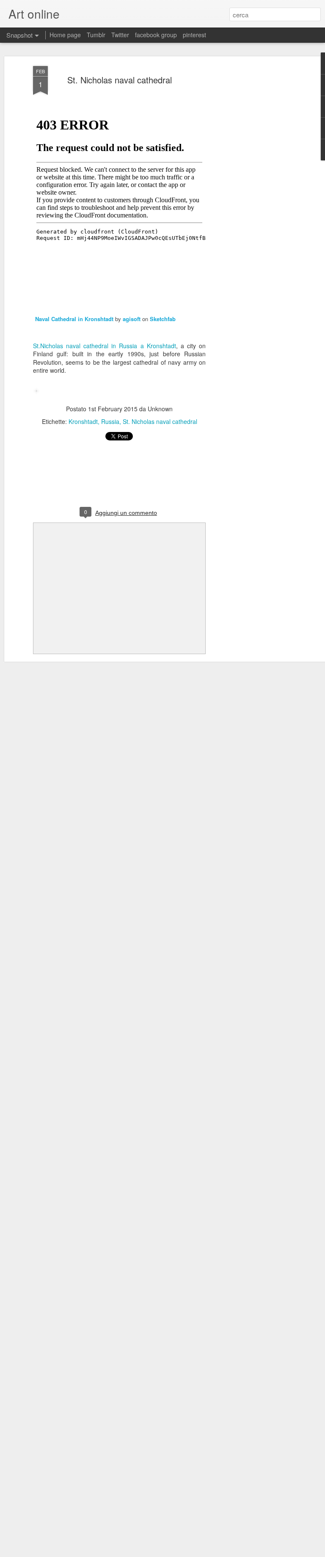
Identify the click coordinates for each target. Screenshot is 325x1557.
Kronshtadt (83, 421)
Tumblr (96, 34)
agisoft (131, 319)
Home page (65, 34)
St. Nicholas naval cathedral (119, 80)
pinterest (194, 34)
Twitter (120, 34)
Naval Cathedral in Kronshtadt (74, 319)
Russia (110, 421)
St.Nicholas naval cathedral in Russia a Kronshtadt (104, 345)
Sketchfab (163, 319)
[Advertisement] (252, 199)
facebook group (156, 34)
